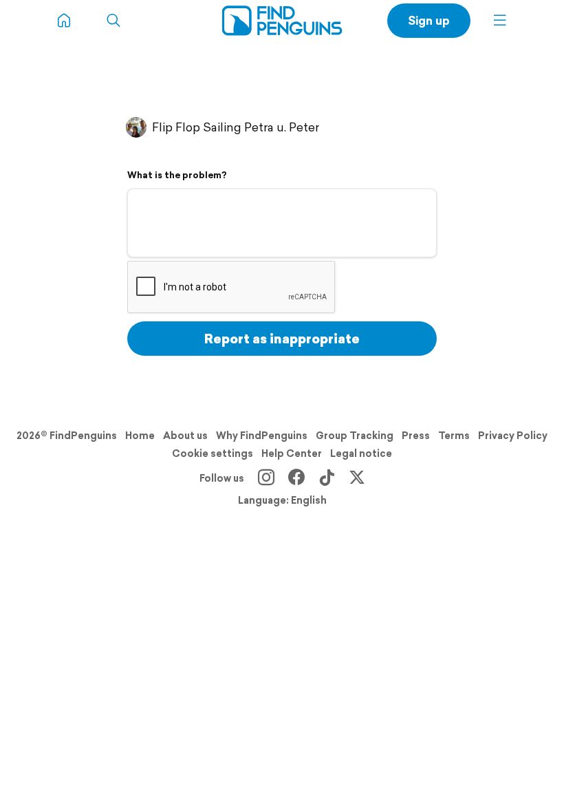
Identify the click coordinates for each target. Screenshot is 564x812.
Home (140, 435)
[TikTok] (326, 478)
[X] (357, 478)
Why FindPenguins (261, 435)
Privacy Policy (512, 435)
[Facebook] (296, 478)
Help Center (291, 453)
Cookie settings (212, 453)
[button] (500, 20)
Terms (454, 435)
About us (185, 435)
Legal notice (361, 453)
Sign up (429, 20)
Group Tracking (354, 435)
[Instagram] (266, 478)
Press (416, 435)
